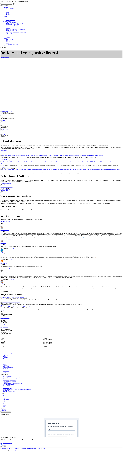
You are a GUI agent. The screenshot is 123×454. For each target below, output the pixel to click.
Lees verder (3, 300)
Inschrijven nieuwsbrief (5, 411)
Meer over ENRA (4, 190)
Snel (4, 395)
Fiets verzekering (9, 18)
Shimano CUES (9, 31)
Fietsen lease (8, 17)
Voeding (7, 15)
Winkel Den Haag (9, 40)
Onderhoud (8, 28)
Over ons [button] (5, 38)
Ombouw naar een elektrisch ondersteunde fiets (15, 29)
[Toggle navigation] (7, 5)
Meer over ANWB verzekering (7, 187)
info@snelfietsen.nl (4, 327)
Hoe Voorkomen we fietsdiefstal (12, 26)
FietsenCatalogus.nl (41, 448)
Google (30, 1)
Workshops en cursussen (11, 22)
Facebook (4, 409)
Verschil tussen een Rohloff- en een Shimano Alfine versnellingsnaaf (19, 36)
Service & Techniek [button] (7, 21)
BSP (4, 406)
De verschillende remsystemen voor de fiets (14, 23)
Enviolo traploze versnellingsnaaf (12, 24)
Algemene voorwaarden (31, 448)
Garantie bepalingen (21, 448)
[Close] (1, 417)
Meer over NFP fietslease (6, 183)
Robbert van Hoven (5, 272)
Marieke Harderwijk (5, 230)
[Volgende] (2, 226)
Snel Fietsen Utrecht (5, 211)
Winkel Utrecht (9, 41)
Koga (4, 398)
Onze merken (8, 10)
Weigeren (2, 452)
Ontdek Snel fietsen (4, 150)
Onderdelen (8, 13)
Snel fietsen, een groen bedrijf (12, 44)
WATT (4, 405)
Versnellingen (8, 37)
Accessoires (8, 14)
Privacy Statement (13, 448)
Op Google (10, 239)
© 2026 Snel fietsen (5, 448)
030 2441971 (3, 316)
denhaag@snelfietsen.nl (5, 324)
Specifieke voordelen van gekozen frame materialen (16, 32)
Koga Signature (6, 399)
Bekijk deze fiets (4, 167)
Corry (2, 283)
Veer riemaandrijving (10, 35)
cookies (15, 450)
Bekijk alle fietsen (4, 159)
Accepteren (7, 452)
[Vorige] (1, 226)
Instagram (4, 410)
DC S (2, 252)
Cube (4, 400)
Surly (4, 401)
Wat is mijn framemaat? (10, 20)
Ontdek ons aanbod (5, 57)
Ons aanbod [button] (5, 7)
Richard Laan (3, 243)
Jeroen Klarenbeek (4, 263)
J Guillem (5, 402)
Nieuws (7, 43)
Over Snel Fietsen (9, 39)
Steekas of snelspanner (10, 33)
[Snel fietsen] (3, 5)
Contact (4, 45)
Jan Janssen (5, 397)
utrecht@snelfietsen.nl (5, 318)
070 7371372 (3, 323)
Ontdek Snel (3, 152)
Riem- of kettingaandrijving (11, 30)
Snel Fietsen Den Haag (5, 221)
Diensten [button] (5, 16)
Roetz (4, 403)
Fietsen (7, 9)
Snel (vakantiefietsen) (10, 8)
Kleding (7, 12)
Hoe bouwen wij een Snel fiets (12, 25)
